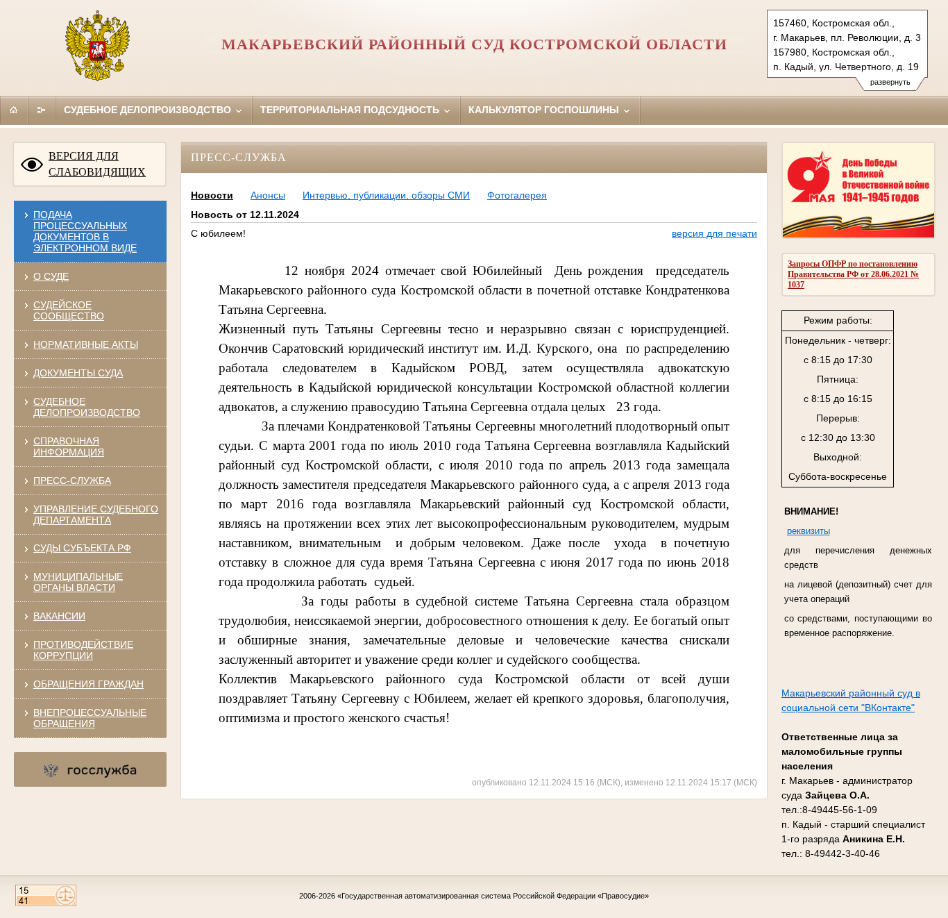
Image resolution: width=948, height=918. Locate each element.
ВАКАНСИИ (59, 615)
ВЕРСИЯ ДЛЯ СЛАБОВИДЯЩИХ (97, 164)
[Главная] (14, 110)
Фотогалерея (517, 195)
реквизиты (808, 531)
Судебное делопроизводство (149, 109)
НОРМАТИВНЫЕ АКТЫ (85, 344)
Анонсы (268, 195)
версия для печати (714, 233)
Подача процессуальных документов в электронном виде (85, 231)
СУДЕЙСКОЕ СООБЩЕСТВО (68, 310)
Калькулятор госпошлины (545, 109)
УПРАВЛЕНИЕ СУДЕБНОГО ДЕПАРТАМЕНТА (95, 514)
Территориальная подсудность (351, 109)
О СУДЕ (51, 276)
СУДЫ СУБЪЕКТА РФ (82, 547)
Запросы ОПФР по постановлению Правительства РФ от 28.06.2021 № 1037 (853, 274)
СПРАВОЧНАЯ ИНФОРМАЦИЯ (68, 446)
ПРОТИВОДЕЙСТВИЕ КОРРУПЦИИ (83, 650)
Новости (212, 195)
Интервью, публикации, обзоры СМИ (386, 195)
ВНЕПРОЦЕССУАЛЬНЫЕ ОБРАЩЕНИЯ (89, 718)
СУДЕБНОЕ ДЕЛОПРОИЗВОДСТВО (86, 407)
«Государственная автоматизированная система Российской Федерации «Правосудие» (493, 896)
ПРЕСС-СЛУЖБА (72, 480)
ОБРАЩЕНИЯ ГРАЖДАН (88, 684)
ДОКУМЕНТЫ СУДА (78, 372)
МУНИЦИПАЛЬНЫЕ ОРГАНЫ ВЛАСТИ (78, 582)
